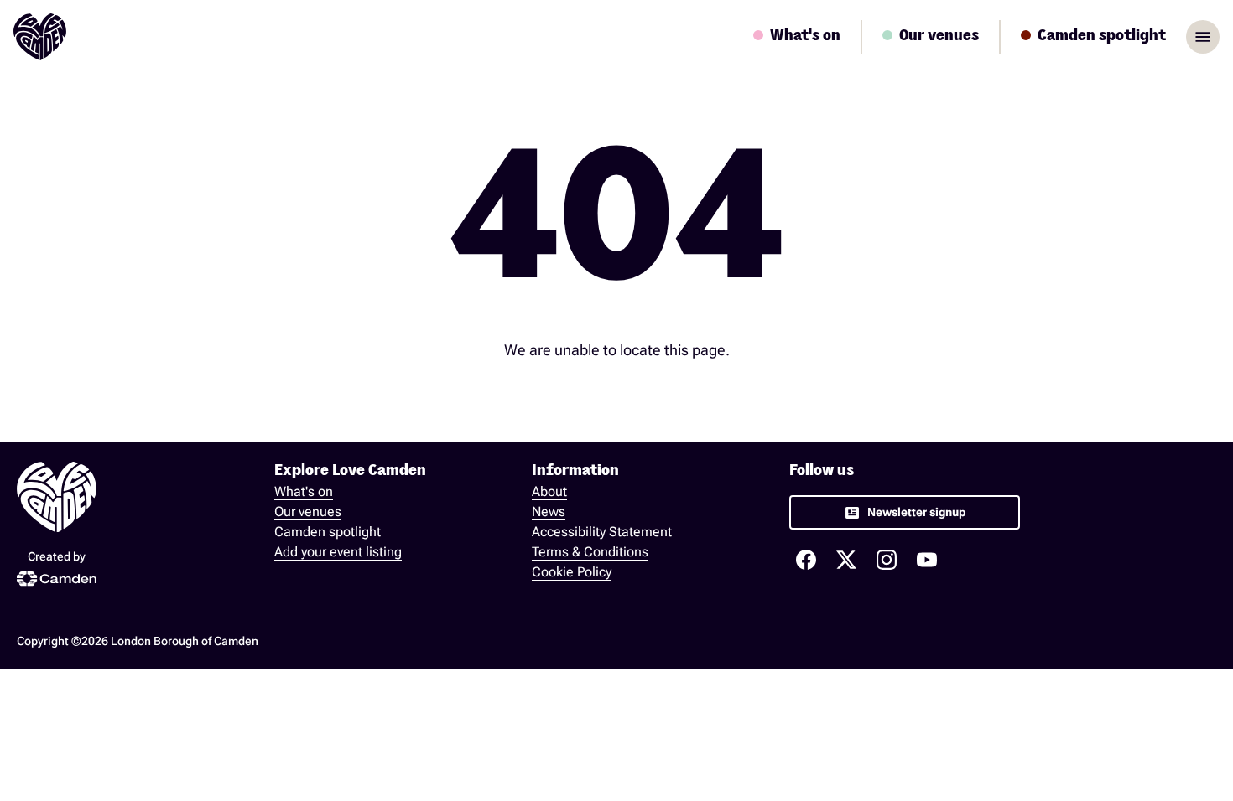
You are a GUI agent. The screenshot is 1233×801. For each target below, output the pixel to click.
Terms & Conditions (590, 552)
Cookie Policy (571, 572)
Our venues (307, 511)
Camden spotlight (327, 532)
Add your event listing (338, 552)
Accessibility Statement (602, 532)
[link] (904, 512)
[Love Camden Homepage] (39, 36)
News (548, 511)
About (549, 491)
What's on (303, 491)
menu (1203, 37)
